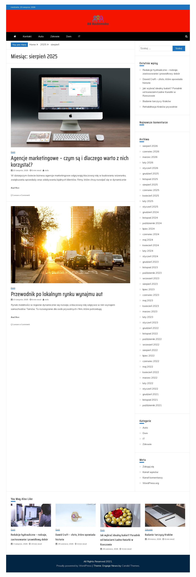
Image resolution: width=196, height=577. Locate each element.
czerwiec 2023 (151, 294)
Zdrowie (54, 36)
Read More (15, 188)
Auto (41, 36)
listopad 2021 (150, 399)
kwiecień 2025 (151, 195)
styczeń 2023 (150, 322)
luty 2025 (148, 201)
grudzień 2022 (151, 327)
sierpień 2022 (150, 350)
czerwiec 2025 (151, 190)
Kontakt (27, 36)
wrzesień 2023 (151, 278)
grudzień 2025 (151, 173)
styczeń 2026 (150, 167)
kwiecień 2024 (151, 245)
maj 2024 (148, 239)
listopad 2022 (150, 333)
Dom (68, 36)
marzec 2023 (150, 311)
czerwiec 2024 (151, 234)
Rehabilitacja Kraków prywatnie (160, 106)
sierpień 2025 (150, 184)
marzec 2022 (150, 377)
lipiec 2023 (149, 289)
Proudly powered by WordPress (74, 565)
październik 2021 (152, 405)
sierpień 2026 (150, 145)
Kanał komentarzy (153, 477)
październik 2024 (152, 223)
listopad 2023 (150, 267)
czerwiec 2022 (151, 361)
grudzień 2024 (151, 212)
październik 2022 (152, 339)
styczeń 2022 (150, 388)
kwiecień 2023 (151, 305)
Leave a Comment (21, 195)
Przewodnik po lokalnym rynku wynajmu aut (57, 294)
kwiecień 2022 (151, 372)
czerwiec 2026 (151, 151)
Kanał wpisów (150, 472)
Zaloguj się (148, 466)
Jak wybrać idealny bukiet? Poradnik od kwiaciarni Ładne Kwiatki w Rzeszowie (162, 92)
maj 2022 (148, 366)
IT (79, 36)
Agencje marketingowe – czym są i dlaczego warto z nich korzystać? (70, 161)
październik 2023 (152, 272)
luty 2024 (148, 250)
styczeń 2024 (150, 256)
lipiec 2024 (149, 228)
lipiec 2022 (149, 355)
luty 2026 (148, 162)
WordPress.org (151, 483)
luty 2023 (148, 316)
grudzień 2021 (151, 394)
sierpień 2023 (150, 283)
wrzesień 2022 (151, 344)
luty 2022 (148, 383)
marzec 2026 (150, 156)
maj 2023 (148, 300)
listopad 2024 (150, 217)
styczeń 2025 (150, 206)
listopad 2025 (150, 179)
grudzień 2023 (151, 261)
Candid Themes (130, 565)
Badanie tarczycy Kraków (157, 101)
